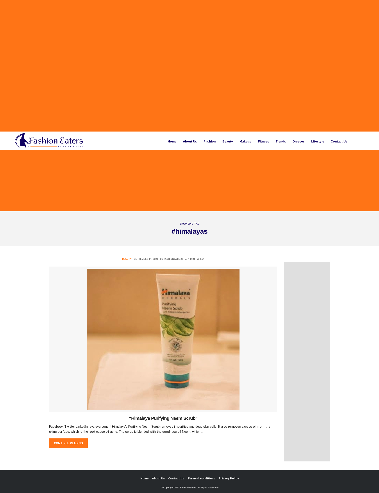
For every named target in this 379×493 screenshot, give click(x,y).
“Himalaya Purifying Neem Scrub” (163, 418)
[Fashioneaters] (50, 141)
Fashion (210, 141)
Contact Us (339, 141)
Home (172, 141)
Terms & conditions (201, 478)
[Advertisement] (132, 66)
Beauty (227, 141)
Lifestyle (317, 141)
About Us (190, 141)
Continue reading (71, 443)
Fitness (263, 141)
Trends (281, 141)
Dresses (299, 141)
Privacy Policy (229, 478)
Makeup (245, 141)
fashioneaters (173, 259)
